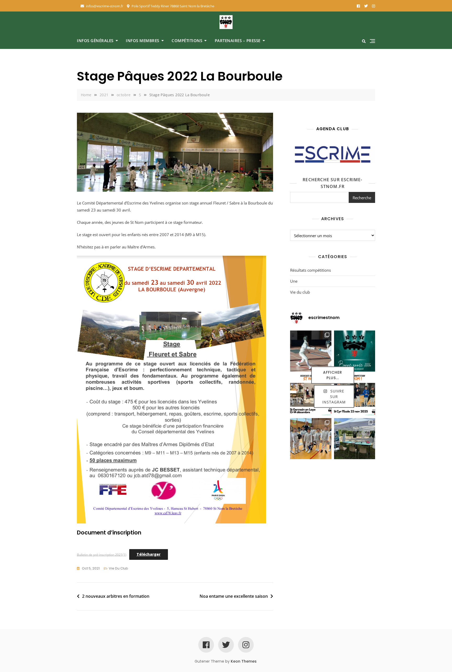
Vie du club (118, 568)
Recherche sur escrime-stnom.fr (332, 183)
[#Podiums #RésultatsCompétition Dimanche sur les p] (354, 394)
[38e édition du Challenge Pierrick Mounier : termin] (310, 351)
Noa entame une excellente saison (234, 596)
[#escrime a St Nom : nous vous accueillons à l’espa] (354, 438)
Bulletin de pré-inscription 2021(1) (101, 554)
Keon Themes (244, 661)
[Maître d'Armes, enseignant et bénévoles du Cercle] (354, 351)
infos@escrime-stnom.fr (104, 6)
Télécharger (149, 554)
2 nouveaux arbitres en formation (115, 596)
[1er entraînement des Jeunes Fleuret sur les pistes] (310, 438)
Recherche (362, 197)
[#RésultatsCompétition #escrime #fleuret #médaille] (310, 394)
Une (293, 281)
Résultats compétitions (310, 270)
